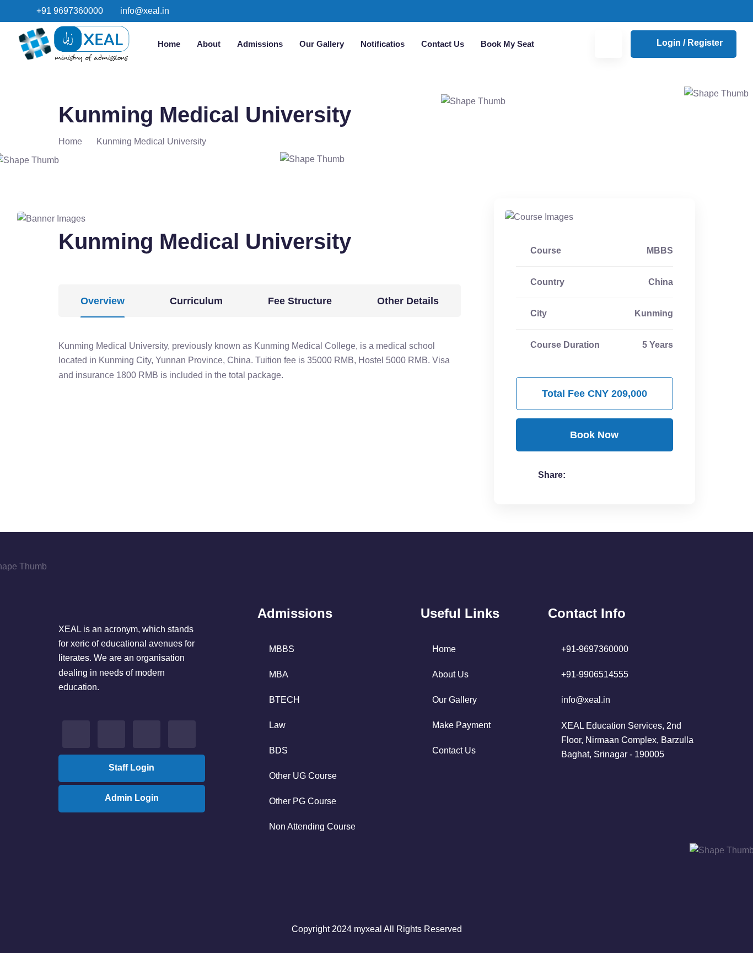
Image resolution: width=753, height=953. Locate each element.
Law (277, 725)
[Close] (739, 14)
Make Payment (461, 725)
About (208, 44)
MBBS (281, 649)
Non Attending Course (312, 826)
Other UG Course (303, 775)
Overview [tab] (102, 300)
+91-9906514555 (594, 674)
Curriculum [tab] (196, 300)
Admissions (260, 44)
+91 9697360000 (68, 10)
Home (169, 44)
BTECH (284, 699)
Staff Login (131, 767)
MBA (278, 674)
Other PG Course (302, 801)
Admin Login (132, 798)
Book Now (594, 434)
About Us (450, 674)
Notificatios (383, 44)
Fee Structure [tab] (300, 300)
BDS (278, 750)
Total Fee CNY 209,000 (594, 393)
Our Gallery (321, 44)
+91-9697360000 (594, 649)
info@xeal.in (143, 10)
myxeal (368, 929)
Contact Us (442, 44)
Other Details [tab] (408, 300)
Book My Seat (507, 44)
